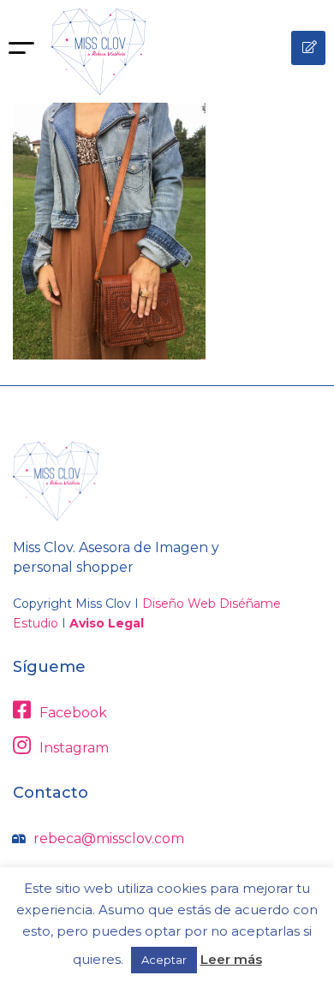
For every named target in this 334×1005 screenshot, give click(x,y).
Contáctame (308, 48)
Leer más (231, 959)
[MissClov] (98, 52)
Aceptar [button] (164, 959)
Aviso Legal (106, 623)
